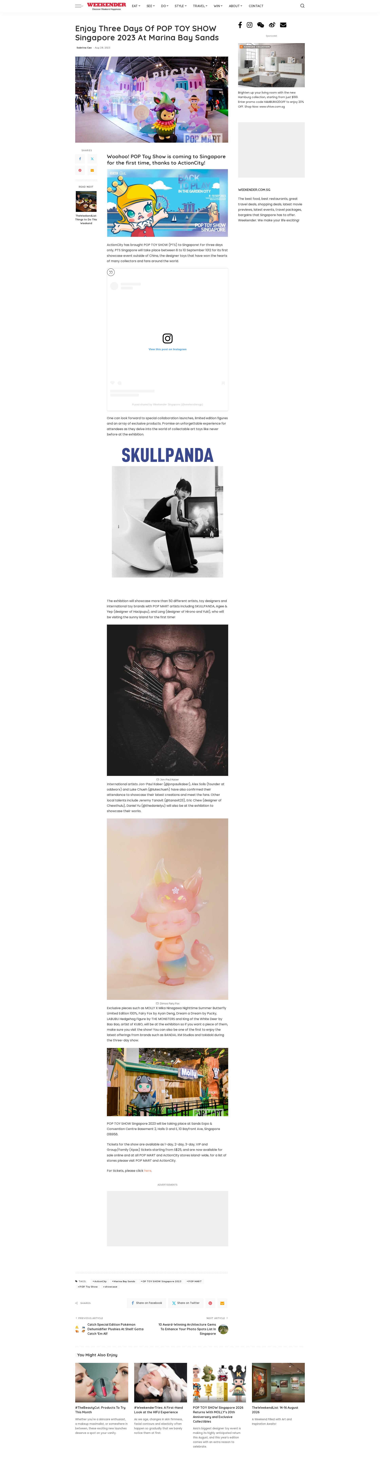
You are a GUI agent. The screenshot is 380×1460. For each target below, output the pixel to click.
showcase (111, 1286)
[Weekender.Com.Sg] (106, 6)
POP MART (195, 1281)
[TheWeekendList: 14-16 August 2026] (278, 1383)
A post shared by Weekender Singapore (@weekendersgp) (167, 404)
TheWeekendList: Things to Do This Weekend (86, 219)
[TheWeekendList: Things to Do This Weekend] (86, 201)
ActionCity (100, 1281)
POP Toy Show (89, 1286)
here (147, 1170)
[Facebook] (80, 159)
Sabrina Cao (84, 47)
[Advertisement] (167, 1218)
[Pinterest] (80, 170)
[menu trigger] (81, 6)
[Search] (302, 6)
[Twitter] (92, 159)
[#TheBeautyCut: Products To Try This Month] (101, 1383)
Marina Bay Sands (124, 1281)
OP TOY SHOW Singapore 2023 (161, 1281)
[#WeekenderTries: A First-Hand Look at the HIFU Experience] (160, 1383)
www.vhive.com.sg (272, 107)
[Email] (92, 170)
